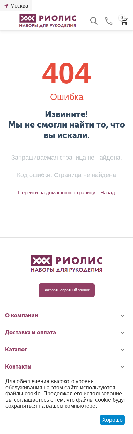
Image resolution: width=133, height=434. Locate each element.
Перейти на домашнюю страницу (56, 192)
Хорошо (112, 420)
